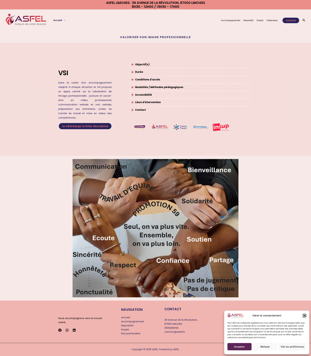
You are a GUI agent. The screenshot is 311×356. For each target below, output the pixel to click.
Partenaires (272, 20)
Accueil (57, 20)
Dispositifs (248, 20)
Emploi (260, 20)
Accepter (239, 346)
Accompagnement (230, 20)
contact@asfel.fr (174, 331)
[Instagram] (67, 330)
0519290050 (171, 328)
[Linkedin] (74, 330)
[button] (304, 315)
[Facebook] (60, 330)
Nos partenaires (130, 333)
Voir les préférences (292, 346)
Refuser (265, 346)
